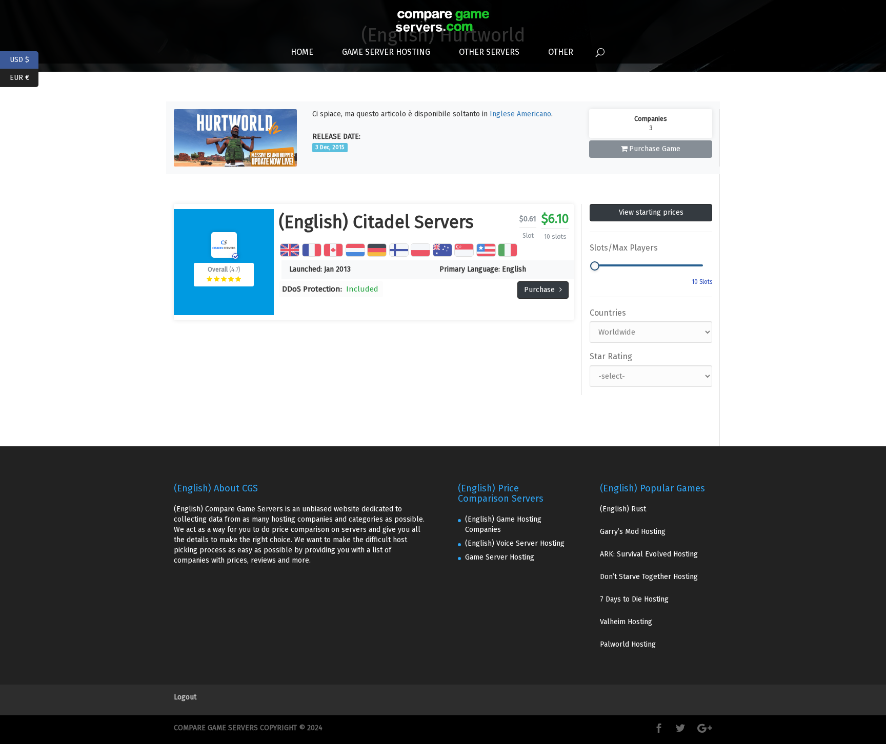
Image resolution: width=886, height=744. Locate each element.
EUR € (24, 76)
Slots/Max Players (624, 248)
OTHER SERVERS (489, 52)
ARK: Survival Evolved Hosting (649, 554)
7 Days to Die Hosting (634, 599)
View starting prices (651, 212)
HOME (302, 52)
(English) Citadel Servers (376, 222)
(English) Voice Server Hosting (515, 543)
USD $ (24, 58)
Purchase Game (654, 148)
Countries (608, 313)
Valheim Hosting (626, 621)
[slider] (594, 266)
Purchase (540, 289)
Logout (185, 697)
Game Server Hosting (386, 52)
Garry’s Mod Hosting (633, 531)
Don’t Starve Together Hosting (649, 576)
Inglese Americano (520, 114)
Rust (638, 509)
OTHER (560, 52)
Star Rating (611, 356)
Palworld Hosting (628, 644)
